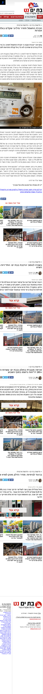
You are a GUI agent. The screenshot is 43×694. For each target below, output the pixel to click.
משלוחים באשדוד (6, 627)
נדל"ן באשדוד (7, 612)
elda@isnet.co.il (35, 629)
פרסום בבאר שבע (6, 636)
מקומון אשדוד (7, 626)
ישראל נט (8, 614)
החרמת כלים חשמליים (32, 384)
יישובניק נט (7, 623)
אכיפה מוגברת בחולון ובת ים (17, 384)
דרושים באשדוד (6, 641)
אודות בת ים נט (17, 17)
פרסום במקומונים (6, 625)
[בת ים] (29, 14)
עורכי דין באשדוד (6, 645)
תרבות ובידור (7, 609)
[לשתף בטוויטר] (5, 36)
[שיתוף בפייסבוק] (11, 36)
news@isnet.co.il (35, 619)
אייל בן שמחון (7, 616)
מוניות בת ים (7, 618)
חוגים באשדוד (7, 642)
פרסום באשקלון (6, 634)
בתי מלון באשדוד (6, 622)
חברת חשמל (35, 42)
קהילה (6, 17)
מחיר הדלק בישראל (33, 487)
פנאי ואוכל (8, 611)
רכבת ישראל (35, 279)
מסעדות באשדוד (6, 629)
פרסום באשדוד (6, 649)
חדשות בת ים (30, 17)
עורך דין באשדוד (6, 654)
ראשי (40, 17)
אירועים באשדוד (6, 640)
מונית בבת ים (7, 619)
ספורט (21, 20)
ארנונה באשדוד (6, 644)
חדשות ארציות (36, 20)
